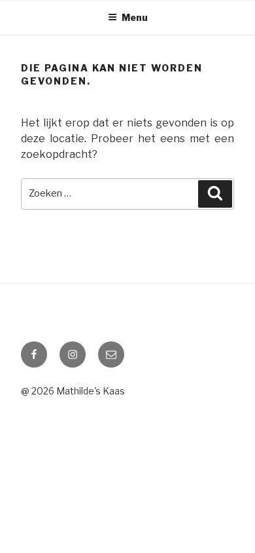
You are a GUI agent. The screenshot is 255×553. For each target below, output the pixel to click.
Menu (135, 17)
